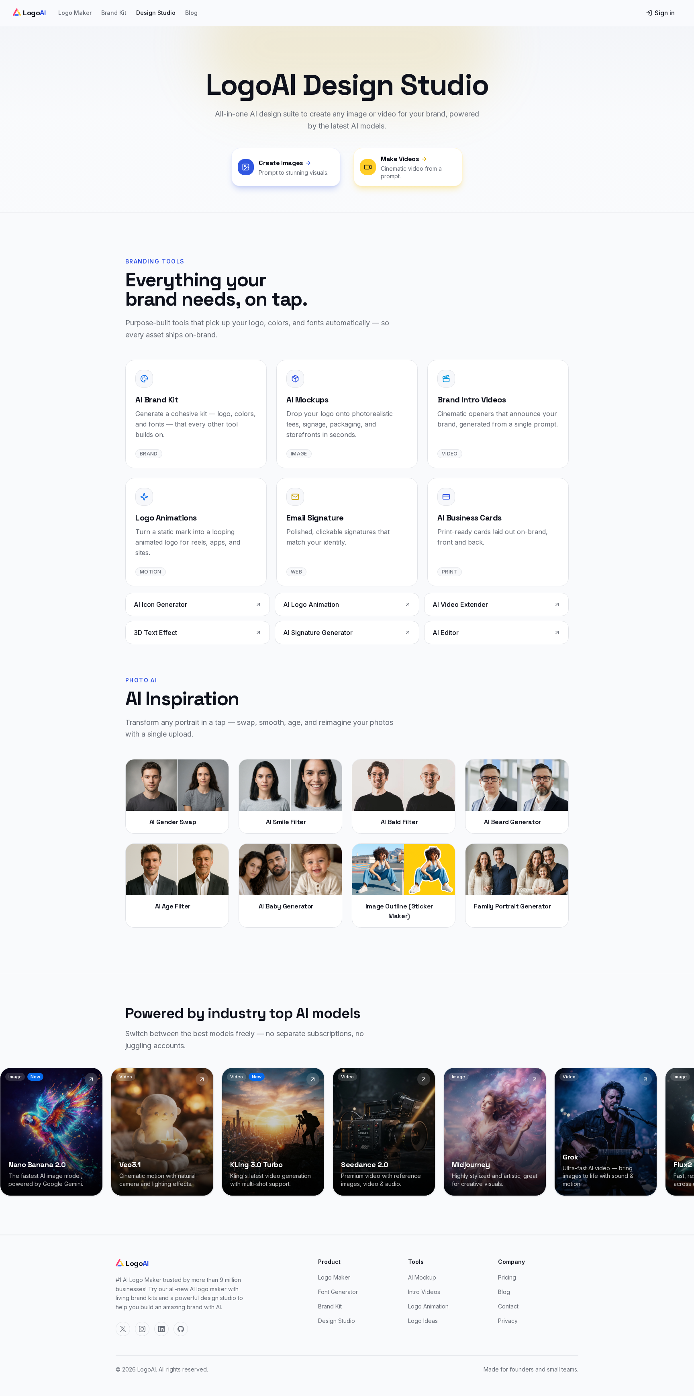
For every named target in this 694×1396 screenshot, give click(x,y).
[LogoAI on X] (123, 1329)
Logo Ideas (423, 1320)
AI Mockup (422, 1277)
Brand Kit (114, 12)
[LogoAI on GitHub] (181, 1329)
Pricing (507, 1277)
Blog (191, 12)
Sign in (665, 13)
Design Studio (156, 12)
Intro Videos (424, 1291)
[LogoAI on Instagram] (142, 1329)
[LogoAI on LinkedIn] (161, 1329)
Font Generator (338, 1291)
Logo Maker (75, 12)
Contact (508, 1306)
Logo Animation (428, 1306)
